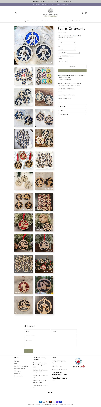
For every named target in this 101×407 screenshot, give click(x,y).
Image (59, 56)
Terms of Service (18, 376)
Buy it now (72, 70)
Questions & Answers (19, 368)
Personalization (62, 53)
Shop (15, 363)
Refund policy (17, 371)
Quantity (60, 58)
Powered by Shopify (51, 404)
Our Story (16, 361)
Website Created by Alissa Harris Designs (64, 404)
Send (28, 351)
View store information (65, 79)
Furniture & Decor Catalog (21, 366)
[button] (16, 12)
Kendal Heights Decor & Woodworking (39, 404)
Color (59, 46)
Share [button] (60, 102)
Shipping (60, 37)
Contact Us (17, 373)
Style (59, 39)
